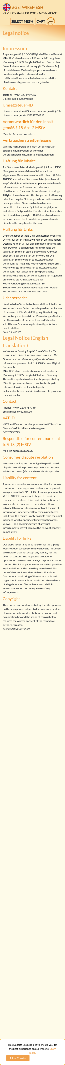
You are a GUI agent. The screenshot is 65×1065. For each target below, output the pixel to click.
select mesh (22, 21)
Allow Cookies (18, 1058)
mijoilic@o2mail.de (22, 98)
